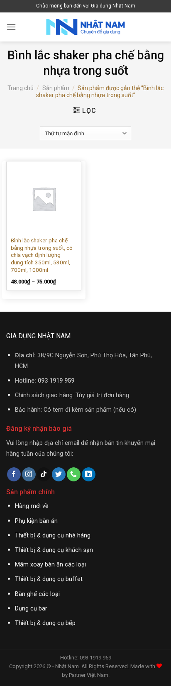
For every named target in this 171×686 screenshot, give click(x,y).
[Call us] (74, 474)
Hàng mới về (32, 506)
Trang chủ (20, 88)
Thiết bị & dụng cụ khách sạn (54, 550)
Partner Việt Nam (88, 675)
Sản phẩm (55, 88)
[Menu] (11, 27)
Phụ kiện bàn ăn (36, 521)
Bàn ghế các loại (37, 594)
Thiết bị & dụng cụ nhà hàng (52, 535)
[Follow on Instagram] (29, 474)
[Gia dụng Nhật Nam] (85, 27)
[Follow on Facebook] (14, 474)
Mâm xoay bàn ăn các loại (50, 564)
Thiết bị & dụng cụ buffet (49, 579)
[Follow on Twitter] (59, 474)
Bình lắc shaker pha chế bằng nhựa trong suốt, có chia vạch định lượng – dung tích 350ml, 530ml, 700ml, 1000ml (42, 255)
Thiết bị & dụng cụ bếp (45, 623)
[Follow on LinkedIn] (88, 474)
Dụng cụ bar (31, 608)
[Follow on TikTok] (44, 474)
